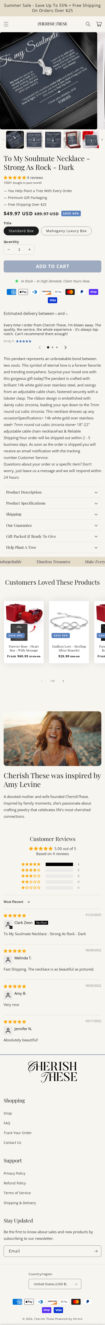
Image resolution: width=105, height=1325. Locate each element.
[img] (15, 915)
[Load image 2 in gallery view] (34, 139)
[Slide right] (102, 139)
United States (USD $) (50, 1284)
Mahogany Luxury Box (66, 230)
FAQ (7, 1123)
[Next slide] (65, 347)
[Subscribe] (95, 1251)
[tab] (48, 347)
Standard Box (21, 230)
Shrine (77, 1319)
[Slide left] (3, 139)
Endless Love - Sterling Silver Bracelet (69, 648)
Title (7, 223)
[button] (88, 24)
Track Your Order (18, 1132)
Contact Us (12, 1142)
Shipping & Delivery (20, 1203)
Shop (8, 1113)
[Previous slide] (39, 347)
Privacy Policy (14, 1173)
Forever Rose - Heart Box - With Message (24, 648)
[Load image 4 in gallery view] (72, 139)
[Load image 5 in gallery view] (91, 139)
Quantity (11, 241)
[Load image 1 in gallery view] (15, 139)
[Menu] (6, 24)
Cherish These (44, 1319)
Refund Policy (15, 1183)
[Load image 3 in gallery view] (53, 139)
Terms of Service (17, 1192)
